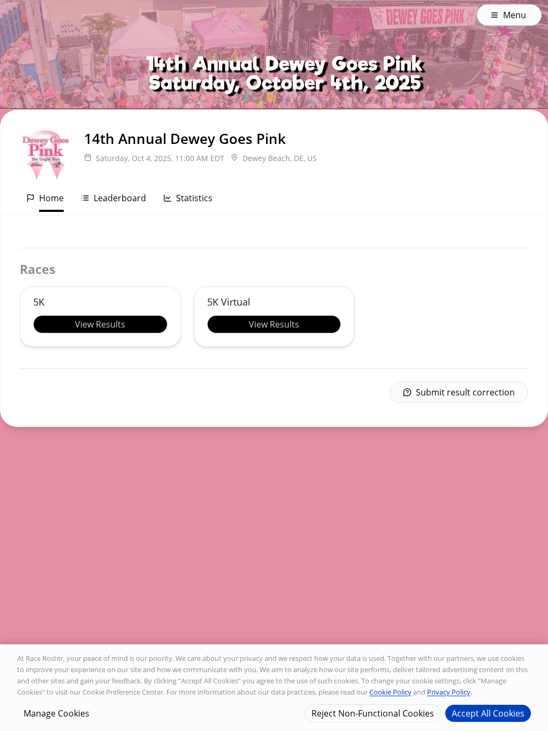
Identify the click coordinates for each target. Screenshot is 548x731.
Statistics (194, 198)
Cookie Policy (390, 692)
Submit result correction (465, 392)
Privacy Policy (448, 692)
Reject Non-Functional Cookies (372, 713)
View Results (100, 324)
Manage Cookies (56, 713)
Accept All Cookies (488, 713)
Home (51, 198)
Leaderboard (120, 198)
